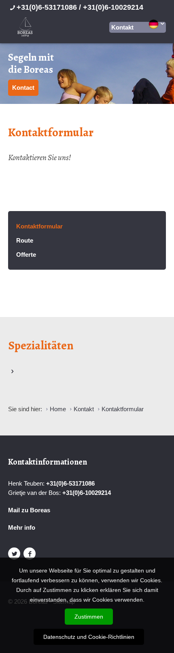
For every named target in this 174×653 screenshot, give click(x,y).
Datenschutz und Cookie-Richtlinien (88, 637)
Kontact (23, 87)
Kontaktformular (39, 226)
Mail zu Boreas (29, 510)
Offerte (26, 254)
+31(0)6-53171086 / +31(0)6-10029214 (80, 7)
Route (24, 240)
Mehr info (21, 527)
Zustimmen (88, 616)
